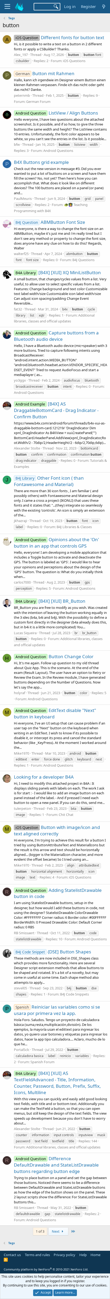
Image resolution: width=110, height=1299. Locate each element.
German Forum (38, 101)
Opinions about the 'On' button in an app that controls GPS (56, 542)
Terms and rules (37, 1254)
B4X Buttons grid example (41, 162)
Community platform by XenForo (46, 1269)
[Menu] (7, 6)
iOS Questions (74, 60)
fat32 (18, 309)
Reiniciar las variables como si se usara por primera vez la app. (57, 1010)
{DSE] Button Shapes (53, 952)
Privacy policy (64, 1254)
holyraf (19, 692)
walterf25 (21, 253)
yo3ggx (20, 380)
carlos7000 (22, 582)
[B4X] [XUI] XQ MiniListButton (58, 272)
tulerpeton (22, 808)
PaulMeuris (23, 198)
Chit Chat (66, 814)
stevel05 (20, 988)
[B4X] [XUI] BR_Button (50, 601)
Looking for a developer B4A (44, 777)
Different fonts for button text (59, 37)
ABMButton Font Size (50, 222)
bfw (17, 144)
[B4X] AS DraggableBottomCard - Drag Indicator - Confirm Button (56, 410)
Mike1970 (21, 753)
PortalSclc (21, 1049)
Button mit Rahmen (44, 73)
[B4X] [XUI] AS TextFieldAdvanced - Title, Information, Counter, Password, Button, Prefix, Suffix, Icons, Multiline (57, 1082)
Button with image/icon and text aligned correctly (57, 830)
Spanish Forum (42, 1061)
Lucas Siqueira (25, 632)
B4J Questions (83, 259)
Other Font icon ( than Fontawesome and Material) (49, 481)
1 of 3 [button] (40, 1231)
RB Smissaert (24, 932)
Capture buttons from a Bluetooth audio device (56, 336)
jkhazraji (20, 520)
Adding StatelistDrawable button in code (58, 893)
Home (95, 1254)
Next (56, 1231)
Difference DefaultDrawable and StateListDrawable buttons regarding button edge (56, 1164)
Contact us (12, 1254)
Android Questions (58, 150)
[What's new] (104, 6)
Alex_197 (21, 54)
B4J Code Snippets (74, 994)
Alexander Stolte (27, 448)
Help (83, 1254)
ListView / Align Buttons (56, 113)
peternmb (22, 95)
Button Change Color (54, 656)
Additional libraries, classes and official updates (63, 1147)
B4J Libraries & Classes (74, 526)
